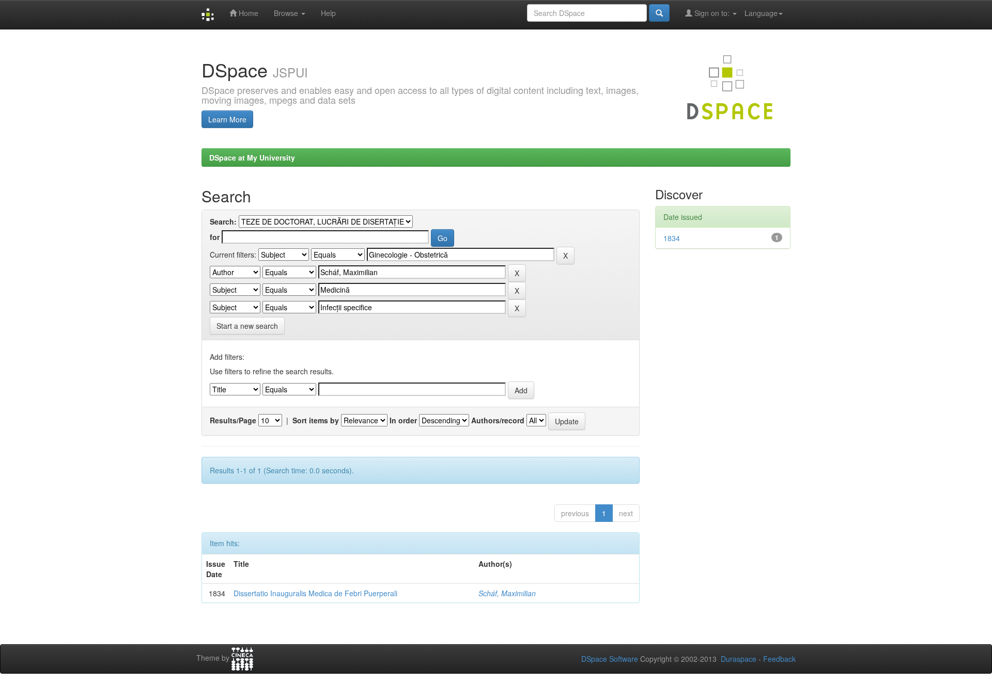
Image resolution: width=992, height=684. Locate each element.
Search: (223, 221)
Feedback (779, 659)
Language (761, 13)
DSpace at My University (252, 157)
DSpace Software (609, 659)
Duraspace (738, 659)
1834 (671, 238)
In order (403, 420)
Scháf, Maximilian (507, 593)
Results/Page (233, 420)
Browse (287, 13)
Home (247, 13)
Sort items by (315, 420)
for (215, 237)
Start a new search (247, 326)
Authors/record (497, 420)
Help (328, 13)
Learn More (227, 119)
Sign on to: (712, 13)
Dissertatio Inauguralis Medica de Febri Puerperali (315, 593)
